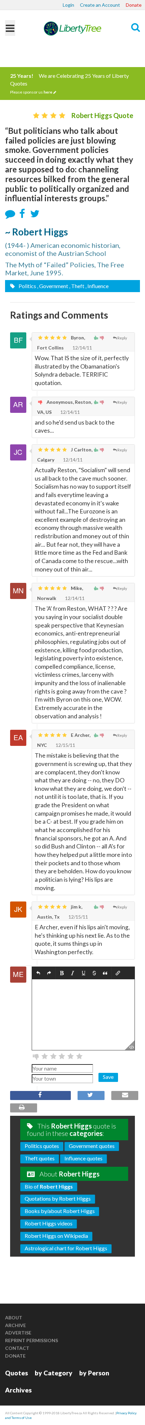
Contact (17, 1348)
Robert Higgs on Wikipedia (56, 1235)
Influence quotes (83, 1158)
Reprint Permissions (31, 1340)
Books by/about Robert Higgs (60, 1211)
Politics (27, 286)
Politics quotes (42, 1146)
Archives (18, 1390)
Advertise (18, 1332)
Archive (15, 1325)
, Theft (76, 286)
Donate (134, 5)
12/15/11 (65, 745)
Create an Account (100, 5)
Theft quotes (40, 1158)
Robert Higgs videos (48, 1223)
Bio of (49, 1186)
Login (68, 5)
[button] (38, 973)
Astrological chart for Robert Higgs (66, 1248)
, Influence (97, 286)
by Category (53, 1373)
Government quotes (92, 1146)
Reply (122, 338)
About (13, 1317)
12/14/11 (81, 347)
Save (108, 1077)
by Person (94, 1373)
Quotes (16, 1373)
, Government (52, 286)
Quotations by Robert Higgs (58, 1198)
